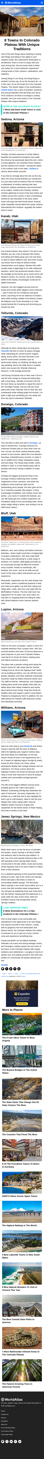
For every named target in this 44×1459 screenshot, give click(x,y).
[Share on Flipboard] (2, 968)
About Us (4, 1424)
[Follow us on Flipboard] (2, 1441)
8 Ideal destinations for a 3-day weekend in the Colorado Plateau (20, 912)
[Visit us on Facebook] (7, 1441)
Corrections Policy (7, 1431)
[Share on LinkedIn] (19, 968)
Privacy (3, 1418)
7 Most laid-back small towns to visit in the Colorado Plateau (22, 111)
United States (7, 90)
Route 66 (28, 746)
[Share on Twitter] (10, 968)
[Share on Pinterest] (14, 968)
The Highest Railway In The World (19, 1225)
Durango (33, 443)
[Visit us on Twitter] (11, 1441)
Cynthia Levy (5, 976)
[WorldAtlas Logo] (13, 2)
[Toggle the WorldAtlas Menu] (2, 2)
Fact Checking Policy (8, 1428)
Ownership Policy (7, 1434)
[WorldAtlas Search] (42, 2)
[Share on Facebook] (6, 968)
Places (23, 976)
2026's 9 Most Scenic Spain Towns (19, 1196)
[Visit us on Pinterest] (15, 1441)
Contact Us (5, 1414)
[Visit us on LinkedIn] (19, 1441)
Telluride (5, 351)
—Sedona (32, 169)
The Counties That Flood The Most (19, 1134)
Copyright (4, 1421)
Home (3, 1411)
